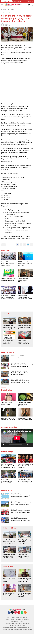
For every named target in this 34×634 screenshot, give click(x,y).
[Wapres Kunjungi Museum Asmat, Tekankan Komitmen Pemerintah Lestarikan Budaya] (25, 273)
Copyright (24, 617)
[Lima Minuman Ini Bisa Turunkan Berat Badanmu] (25, 397)
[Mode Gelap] (29, 4)
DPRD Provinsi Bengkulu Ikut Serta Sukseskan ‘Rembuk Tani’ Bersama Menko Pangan (8, 297)
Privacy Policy (10, 619)
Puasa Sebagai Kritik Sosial (19, 357)
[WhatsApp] (22, 612)
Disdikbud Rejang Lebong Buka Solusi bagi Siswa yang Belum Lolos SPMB (23, 556)
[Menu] (2, 4)
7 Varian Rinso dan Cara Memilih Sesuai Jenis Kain (8, 279)
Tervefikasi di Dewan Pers (17, 625)
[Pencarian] (32, 4)
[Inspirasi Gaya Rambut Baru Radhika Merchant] (25, 412)
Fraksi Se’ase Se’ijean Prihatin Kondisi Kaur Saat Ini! (19, 373)
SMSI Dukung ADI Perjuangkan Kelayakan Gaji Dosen (25, 263)
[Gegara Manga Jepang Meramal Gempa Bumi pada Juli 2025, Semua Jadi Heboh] (24, 335)
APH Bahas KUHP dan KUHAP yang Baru (9, 594)
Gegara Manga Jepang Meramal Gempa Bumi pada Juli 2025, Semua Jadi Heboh (24, 342)
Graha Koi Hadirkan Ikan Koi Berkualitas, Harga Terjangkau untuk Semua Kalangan (22, 519)
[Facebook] (9, 612)
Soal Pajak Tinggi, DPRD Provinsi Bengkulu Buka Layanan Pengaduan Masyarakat (9, 342)
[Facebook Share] (17, 244)
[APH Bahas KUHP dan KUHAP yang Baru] (9, 588)
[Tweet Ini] (21, 244)
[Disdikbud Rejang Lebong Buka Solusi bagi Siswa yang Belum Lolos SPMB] (24, 549)
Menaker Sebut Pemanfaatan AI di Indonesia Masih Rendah (25, 297)
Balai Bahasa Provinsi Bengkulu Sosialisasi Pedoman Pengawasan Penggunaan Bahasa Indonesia (24, 327)
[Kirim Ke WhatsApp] (31, 244)
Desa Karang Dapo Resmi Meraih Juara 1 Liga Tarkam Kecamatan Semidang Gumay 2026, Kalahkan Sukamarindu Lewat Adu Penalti (8, 465)
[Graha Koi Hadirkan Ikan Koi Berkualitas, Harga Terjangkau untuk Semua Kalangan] (5, 520)
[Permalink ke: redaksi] (2, 24)
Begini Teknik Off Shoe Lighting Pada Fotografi (8, 418)
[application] (17, 438)
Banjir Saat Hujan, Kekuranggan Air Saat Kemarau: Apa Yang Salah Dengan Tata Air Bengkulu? (9, 327)
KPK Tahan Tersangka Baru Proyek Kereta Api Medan (24, 594)
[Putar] (3, 445)
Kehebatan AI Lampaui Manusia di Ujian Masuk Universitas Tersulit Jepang (21, 503)
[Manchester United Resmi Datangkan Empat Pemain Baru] (25, 458)
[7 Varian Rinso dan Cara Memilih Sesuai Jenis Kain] (8, 273)
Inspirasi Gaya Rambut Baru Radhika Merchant (25, 418)
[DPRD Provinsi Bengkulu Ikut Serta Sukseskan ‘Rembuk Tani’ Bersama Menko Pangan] (8, 290)
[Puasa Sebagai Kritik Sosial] (5, 358)
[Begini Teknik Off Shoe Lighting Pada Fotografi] (8, 412)
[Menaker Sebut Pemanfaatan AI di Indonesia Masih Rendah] (25, 290)
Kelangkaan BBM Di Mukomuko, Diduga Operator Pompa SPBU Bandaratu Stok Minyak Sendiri (20, 381)
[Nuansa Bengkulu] (13, 4)
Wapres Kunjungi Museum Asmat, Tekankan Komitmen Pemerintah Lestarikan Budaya (24, 280)
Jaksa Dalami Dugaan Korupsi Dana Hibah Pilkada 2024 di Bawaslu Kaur (24, 580)
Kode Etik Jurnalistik (22, 619)
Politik (8, 13)
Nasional (3, 13)
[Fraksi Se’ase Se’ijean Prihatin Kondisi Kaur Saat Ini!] (5, 374)
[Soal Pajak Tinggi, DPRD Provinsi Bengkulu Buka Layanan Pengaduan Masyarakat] (9, 335)
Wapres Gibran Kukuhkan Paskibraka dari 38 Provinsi (7, 263)
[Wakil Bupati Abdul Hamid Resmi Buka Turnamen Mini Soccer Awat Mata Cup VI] (8, 474)
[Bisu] (28, 445)
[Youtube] (18, 612)
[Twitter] (12, 612)
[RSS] (25, 612)
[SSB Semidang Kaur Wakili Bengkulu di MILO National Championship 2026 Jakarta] (25, 474)
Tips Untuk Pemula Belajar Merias (6, 403)
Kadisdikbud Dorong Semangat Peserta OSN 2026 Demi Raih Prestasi (9, 556)
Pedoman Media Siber (17, 621)
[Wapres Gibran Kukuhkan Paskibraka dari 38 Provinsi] (8, 256)
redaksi (7, 24)
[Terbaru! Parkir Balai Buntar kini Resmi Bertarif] (9, 573)
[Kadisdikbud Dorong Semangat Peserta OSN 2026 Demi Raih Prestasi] (9, 549)
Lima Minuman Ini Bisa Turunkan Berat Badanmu (24, 404)
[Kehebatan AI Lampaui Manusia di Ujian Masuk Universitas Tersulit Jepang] (5, 504)
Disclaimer (16, 617)
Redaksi (9, 617)
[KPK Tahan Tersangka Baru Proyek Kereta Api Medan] (24, 588)
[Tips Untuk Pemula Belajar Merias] (8, 397)
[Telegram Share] (28, 244)
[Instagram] (15, 612)
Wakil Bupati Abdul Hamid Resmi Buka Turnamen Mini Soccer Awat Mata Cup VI (7, 481)
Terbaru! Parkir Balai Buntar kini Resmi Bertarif (9, 580)
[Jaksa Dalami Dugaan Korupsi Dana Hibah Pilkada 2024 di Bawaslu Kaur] (24, 573)
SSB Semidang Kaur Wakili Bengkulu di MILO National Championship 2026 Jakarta (25, 481)
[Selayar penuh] (30, 445)
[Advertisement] (17, 83)
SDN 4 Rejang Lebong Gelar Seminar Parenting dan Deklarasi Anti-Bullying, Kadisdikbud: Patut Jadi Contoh (24, 541)
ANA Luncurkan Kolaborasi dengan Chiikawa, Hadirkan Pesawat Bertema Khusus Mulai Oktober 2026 (22, 495)
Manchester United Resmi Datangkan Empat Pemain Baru (25, 465)
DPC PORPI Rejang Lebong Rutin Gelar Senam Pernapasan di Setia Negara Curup (21, 511)
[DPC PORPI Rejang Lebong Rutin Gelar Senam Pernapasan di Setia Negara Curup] (5, 512)
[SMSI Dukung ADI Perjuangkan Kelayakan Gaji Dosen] (25, 256)
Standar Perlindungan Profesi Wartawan (17, 623)
